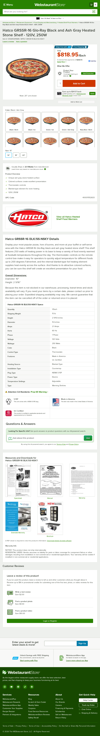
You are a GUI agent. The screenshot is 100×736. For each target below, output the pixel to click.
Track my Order (88, 705)
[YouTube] (11, 687)
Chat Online (86, 709)
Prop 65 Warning (39, 392)
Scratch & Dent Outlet (37, 702)
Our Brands (60, 702)
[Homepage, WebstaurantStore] (50, 4)
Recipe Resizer (9, 711)
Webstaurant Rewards (11, 702)
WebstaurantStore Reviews (39, 715)
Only (59, 51)
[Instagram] (5, 687)
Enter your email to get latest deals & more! (25, 643)
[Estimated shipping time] (45, 169)
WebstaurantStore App (12, 705)
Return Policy (60, 718)
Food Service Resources (38, 711)
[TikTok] (25, 687)
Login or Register (50, 621)
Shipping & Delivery (89, 713)
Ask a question (21, 42)
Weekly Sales (33, 705)
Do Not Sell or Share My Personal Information (77, 726)
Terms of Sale (8, 726)
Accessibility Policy (49, 726)
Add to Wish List (76, 102)
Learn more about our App (77, 660)
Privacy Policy (74, 444)
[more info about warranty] (70, 76)
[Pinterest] (32, 687)
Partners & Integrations (12, 715)
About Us (59, 699)
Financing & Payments (64, 708)
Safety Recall (33, 718)
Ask (88, 438)
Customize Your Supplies (13, 708)
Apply (92, 94)
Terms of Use (61, 444)
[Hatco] (28, 218)
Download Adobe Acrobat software (59, 541)
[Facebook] (18, 687)
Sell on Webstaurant (63, 715)
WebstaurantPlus (9, 699)
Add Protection (88, 73)
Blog (30, 699)
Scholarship (60, 711)
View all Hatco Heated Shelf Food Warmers (68, 217)
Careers (58, 705)
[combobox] (50, 11)
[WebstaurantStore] (35, 672)
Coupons (32, 708)
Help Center (88, 700)
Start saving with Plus (29, 660)
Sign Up (82, 643)
